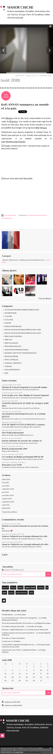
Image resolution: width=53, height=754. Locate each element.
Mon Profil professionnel (13, 433)
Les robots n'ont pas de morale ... (14, 626)
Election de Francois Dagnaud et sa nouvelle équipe (24, 387)
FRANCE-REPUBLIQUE (13, 326)
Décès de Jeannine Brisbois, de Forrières (17, 623)
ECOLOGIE (9, 320)
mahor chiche (30, 588)
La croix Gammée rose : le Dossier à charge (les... (20, 618)
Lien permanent (10, 215)
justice (11, 593)
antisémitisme (21, 593)
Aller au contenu (7, 2)
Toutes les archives (9, 512)
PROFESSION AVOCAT (13, 346)
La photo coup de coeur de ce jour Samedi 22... (18, 633)
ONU (31, 593)
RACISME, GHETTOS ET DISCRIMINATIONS (20, 353)
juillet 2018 (6, 508)
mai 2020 (5, 482)
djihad (20, 588)
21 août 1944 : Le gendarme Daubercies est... (18, 645)
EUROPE (8, 323)
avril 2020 (5, 486)
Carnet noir (6, 641)
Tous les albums (44, 298)
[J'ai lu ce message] (50, 748)
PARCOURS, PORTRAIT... (14, 336)
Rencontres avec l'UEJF (12, 465)
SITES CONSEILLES (11, 360)
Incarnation (21, 615)
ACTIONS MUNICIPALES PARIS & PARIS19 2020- (22, 310)
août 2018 (5, 505)
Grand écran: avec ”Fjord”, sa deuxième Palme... (20, 650)
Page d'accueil (31, 75)
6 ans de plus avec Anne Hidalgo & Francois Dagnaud (25, 395)
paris (4, 593)
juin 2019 (5, 492)
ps (47, 588)
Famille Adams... (8, 615)
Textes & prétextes (18, 638)
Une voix (5, 638)
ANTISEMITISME (11, 313)
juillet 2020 (6, 479)
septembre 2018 (8, 502)
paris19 (5, 588)
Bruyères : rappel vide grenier (13, 630)
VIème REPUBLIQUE (12, 370)
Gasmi (4, 544)
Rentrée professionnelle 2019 (14, 449)
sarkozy (41, 588)
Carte (4, 554)
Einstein (5, 526)
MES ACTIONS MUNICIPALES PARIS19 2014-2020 (23, 333)
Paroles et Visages (35, 626)
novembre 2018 (8, 495)
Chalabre (16, 641)
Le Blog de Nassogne (43, 623)
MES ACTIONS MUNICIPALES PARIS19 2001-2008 (23, 330)
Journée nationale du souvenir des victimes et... (22, 441)
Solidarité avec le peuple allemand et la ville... (29, 536)
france (13, 588)
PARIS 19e (8, 340)
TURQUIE (8, 366)
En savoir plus (18, 752)
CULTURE (8, 316)
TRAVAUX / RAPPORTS (13, 363)
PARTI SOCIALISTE (11, 343)
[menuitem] (20, 75)
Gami (4, 536)
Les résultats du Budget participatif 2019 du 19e (22, 457)
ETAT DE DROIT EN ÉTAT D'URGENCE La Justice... (24, 425)
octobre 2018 (7, 499)
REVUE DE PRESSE (11, 356)
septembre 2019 (8, 489)
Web (6, 373)
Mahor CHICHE (20, 7)
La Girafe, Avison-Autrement (37, 630)
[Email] (4, 601)
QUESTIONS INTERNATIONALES (16, 350)
